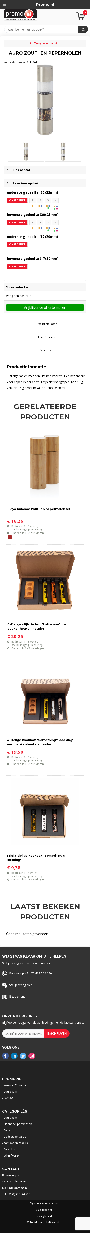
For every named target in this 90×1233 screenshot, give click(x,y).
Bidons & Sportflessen (18, 1124)
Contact (8, 1098)
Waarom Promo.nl (15, 1085)
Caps (7, 1130)
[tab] (46, 324)
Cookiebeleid (44, 1209)
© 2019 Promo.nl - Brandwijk (44, 1222)
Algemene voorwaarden (44, 1203)
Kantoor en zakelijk (16, 1143)
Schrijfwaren (12, 1155)
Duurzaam (10, 1091)
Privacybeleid (44, 1216)
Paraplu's (10, 1149)
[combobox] (43, 29)
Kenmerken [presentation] (46, 349)
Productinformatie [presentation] (46, 323)
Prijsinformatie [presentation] (46, 336)
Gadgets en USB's (15, 1136)
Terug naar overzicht (47, 43)
